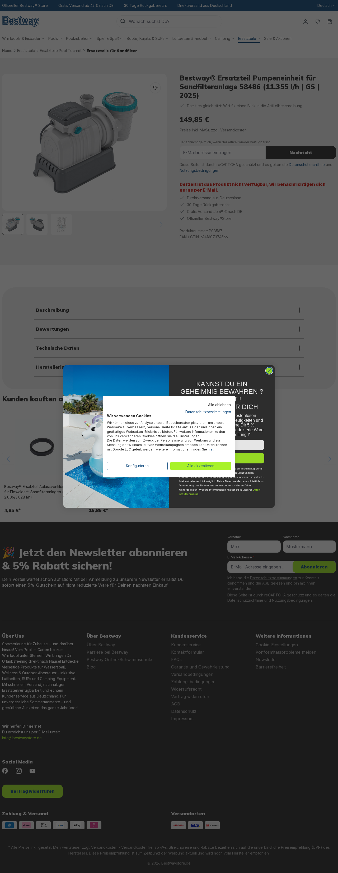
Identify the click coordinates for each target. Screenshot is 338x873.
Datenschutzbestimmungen (208, 412)
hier (210, 449)
